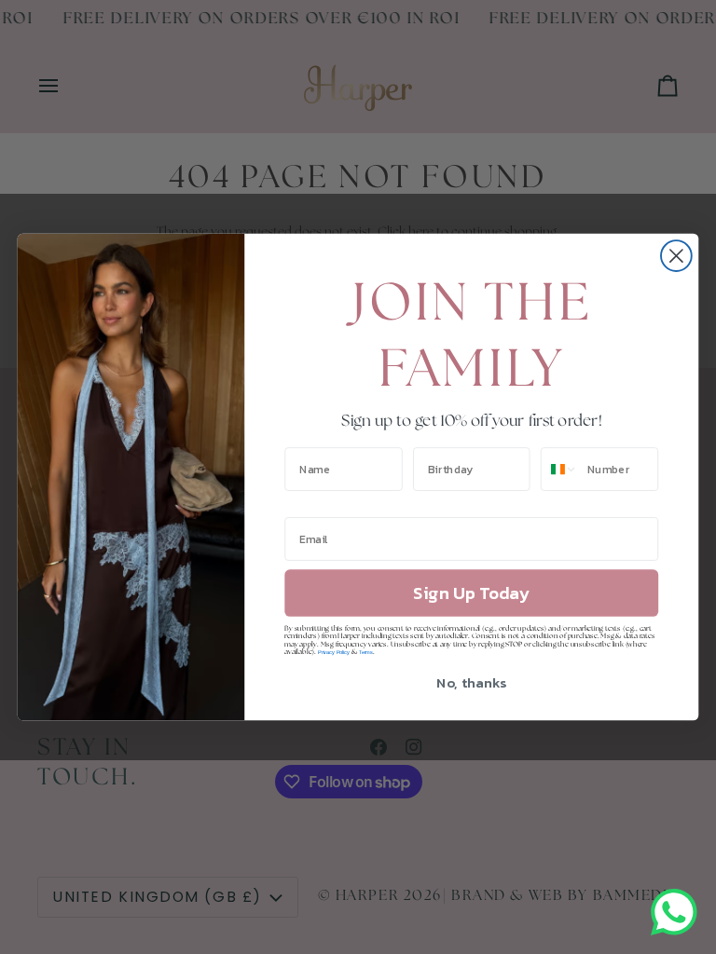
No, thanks (471, 682)
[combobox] (560, 469)
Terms (366, 652)
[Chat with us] (674, 912)
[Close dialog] (676, 255)
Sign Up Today (471, 593)
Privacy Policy (334, 652)
